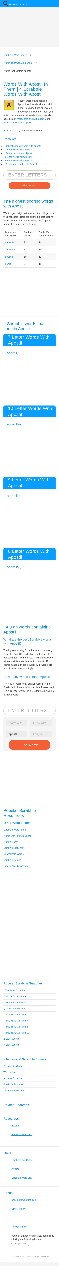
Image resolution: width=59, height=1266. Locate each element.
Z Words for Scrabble (14, 996)
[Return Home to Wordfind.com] (6, 5)
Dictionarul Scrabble (14, 1090)
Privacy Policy (18, 1227)
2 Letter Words (11, 1039)
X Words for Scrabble (14, 1002)
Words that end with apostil (31, 119)
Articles (15, 1125)
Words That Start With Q (16, 1020)
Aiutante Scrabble (12, 1078)
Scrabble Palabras (13, 1084)
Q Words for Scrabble (14, 1008)
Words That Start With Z (16, 1014)
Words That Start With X (16, 1033)
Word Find (18, 4)
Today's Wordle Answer (15, 866)
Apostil (7, 130)
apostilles (10, 249)
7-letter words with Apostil (18, 149)
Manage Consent (20, 1244)
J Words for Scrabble (14, 990)
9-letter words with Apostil (18, 157)
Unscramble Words (13, 854)
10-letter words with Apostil (19, 153)
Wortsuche (9, 1072)
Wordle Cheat (10, 842)
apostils (9, 257)
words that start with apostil (17, 122)
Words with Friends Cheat (17, 836)
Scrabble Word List (21, 1134)
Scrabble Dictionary (13, 848)
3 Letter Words (11, 1045)
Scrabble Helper (12, 860)
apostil (8, 264)
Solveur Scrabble (12, 1066)
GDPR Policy (18, 1209)
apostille (9, 242)
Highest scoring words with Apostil (23, 146)
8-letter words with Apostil (18, 160)
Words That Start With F (16, 1027)
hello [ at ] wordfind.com (24, 1200)
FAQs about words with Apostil (21, 164)
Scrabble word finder (22, 1160)
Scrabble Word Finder (15, 830)
